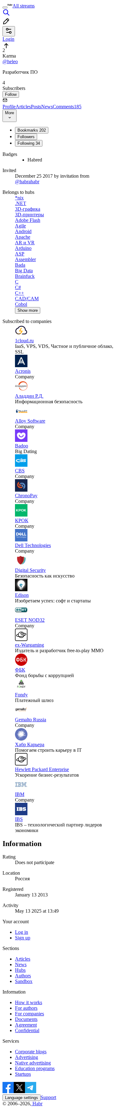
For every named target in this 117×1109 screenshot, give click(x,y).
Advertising (26, 1057)
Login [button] (8, 39)
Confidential (27, 1030)
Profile (9, 106)
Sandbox (23, 981)
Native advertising (33, 1062)
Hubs (20, 970)
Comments (67, 106)
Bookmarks (31, 130)
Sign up (22, 937)
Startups (23, 1074)
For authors (26, 1008)
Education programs (35, 1068)
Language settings (21, 1097)
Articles (23, 106)
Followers (26, 136)
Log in (21, 932)
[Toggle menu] (4, 7)
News (47, 106)
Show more (27, 310)
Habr (36, 1103)
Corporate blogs (30, 1051)
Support (48, 1097)
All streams (23, 5)
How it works (28, 1002)
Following (28, 143)
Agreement (26, 1024)
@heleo (10, 61)
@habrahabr (27, 181)
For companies (29, 1013)
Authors (23, 975)
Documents (26, 1019)
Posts (36, 106)
